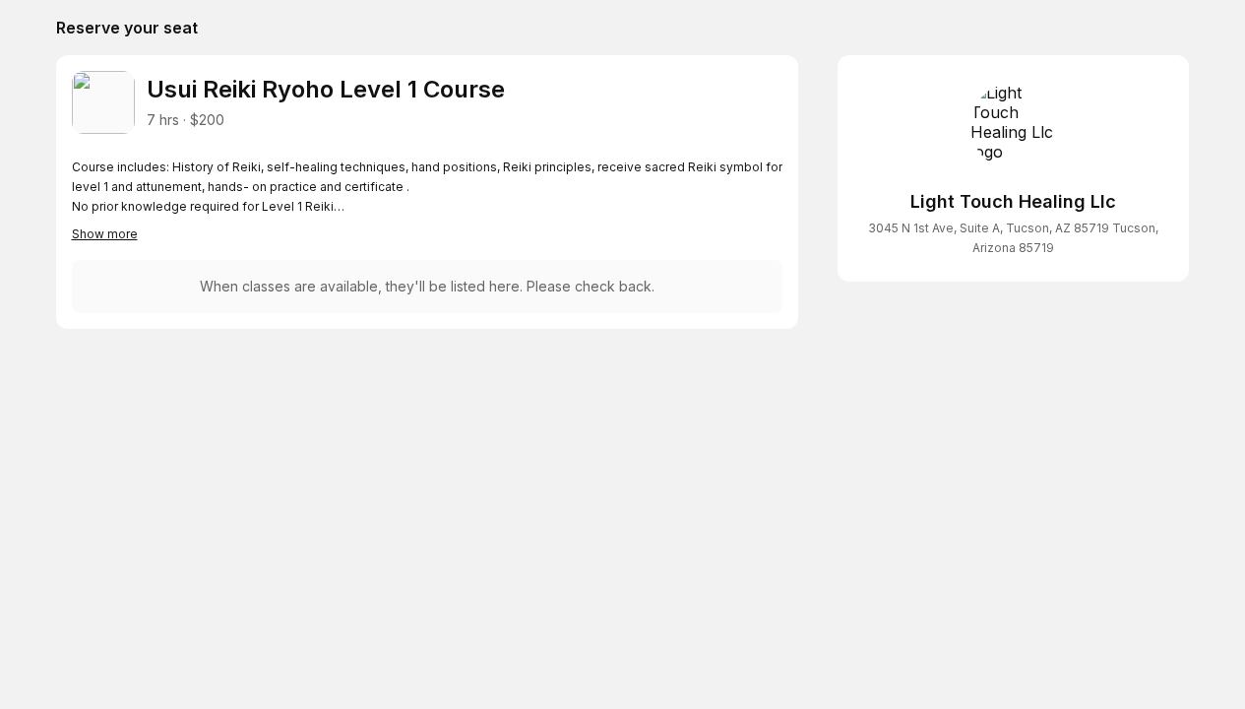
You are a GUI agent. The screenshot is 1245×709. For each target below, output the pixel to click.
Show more (105, 233)
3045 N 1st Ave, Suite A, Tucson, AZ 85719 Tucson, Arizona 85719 (1013, 238)
